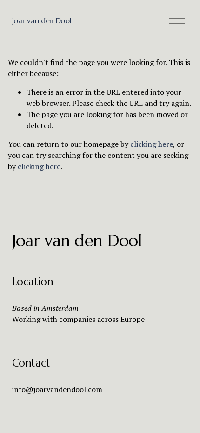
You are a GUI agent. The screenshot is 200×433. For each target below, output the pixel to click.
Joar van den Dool (42, 20)
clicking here (151, 144)
